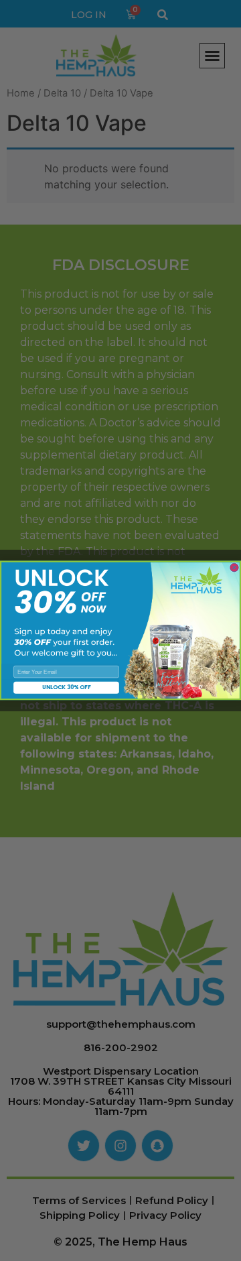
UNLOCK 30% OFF (66, 688)
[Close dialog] (234, 567)
